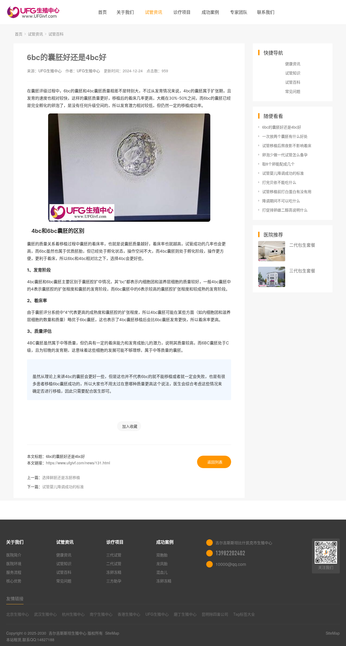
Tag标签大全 (244, 614)
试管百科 (56, 34)
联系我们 (265, 12)
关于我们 (125, 12)
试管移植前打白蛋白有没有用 (286, 191)
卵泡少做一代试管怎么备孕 (285, 154)
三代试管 (113, 554)
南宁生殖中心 (101, 614)
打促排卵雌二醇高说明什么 (285, 210)
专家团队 (238, 12)
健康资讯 (292, 63)
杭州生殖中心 (73, 614)
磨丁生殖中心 (185, 614)
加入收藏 (129, 426)
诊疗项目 (182, 12)
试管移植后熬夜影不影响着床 (286, 145)
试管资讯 (153, 12)
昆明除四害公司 (215, 614)
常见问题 (292, 91)
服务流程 (13, 572)
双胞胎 (162, 554)
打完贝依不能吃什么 (279, 182)
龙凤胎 (162, 563)
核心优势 (13, 580)
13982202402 (230, 553)
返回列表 (214, 462)
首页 (102, 12)
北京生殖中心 (17, 614)
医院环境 (13, 563)
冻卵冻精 (113, 572)
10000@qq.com (230, 564)
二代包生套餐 (302, 245)
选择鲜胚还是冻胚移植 (61, 477)
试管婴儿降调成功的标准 (63, 486)
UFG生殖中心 (50, 70)
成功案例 (210, 12)
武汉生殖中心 (45, 614)
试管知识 (292, 73)
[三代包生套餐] (271, 277)
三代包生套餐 (302, 270)
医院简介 (13, 554)
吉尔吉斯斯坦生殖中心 (67, 633)
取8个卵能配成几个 (278, 164)
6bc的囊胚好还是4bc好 (67, 57)
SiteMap (112, 633)
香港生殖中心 (129, 614)
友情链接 (15, 598)
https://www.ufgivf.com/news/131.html (78, 462)
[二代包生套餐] (271, 251)
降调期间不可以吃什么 (281, 200)
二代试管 (113, 563)
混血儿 (162, 572)
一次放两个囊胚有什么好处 (285, 136)
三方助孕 (113, 580)
